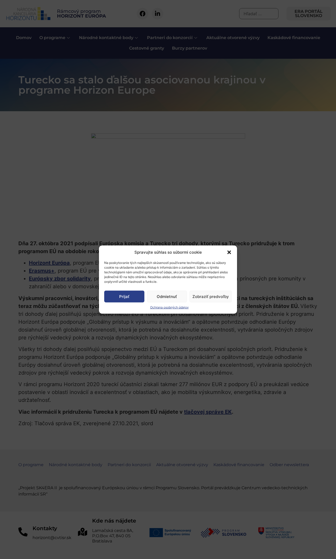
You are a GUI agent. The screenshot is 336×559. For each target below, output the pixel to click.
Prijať (124, 296)
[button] (229, 252)
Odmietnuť (167, 296)
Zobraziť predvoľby (210, 296)
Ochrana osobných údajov (169, 307)
